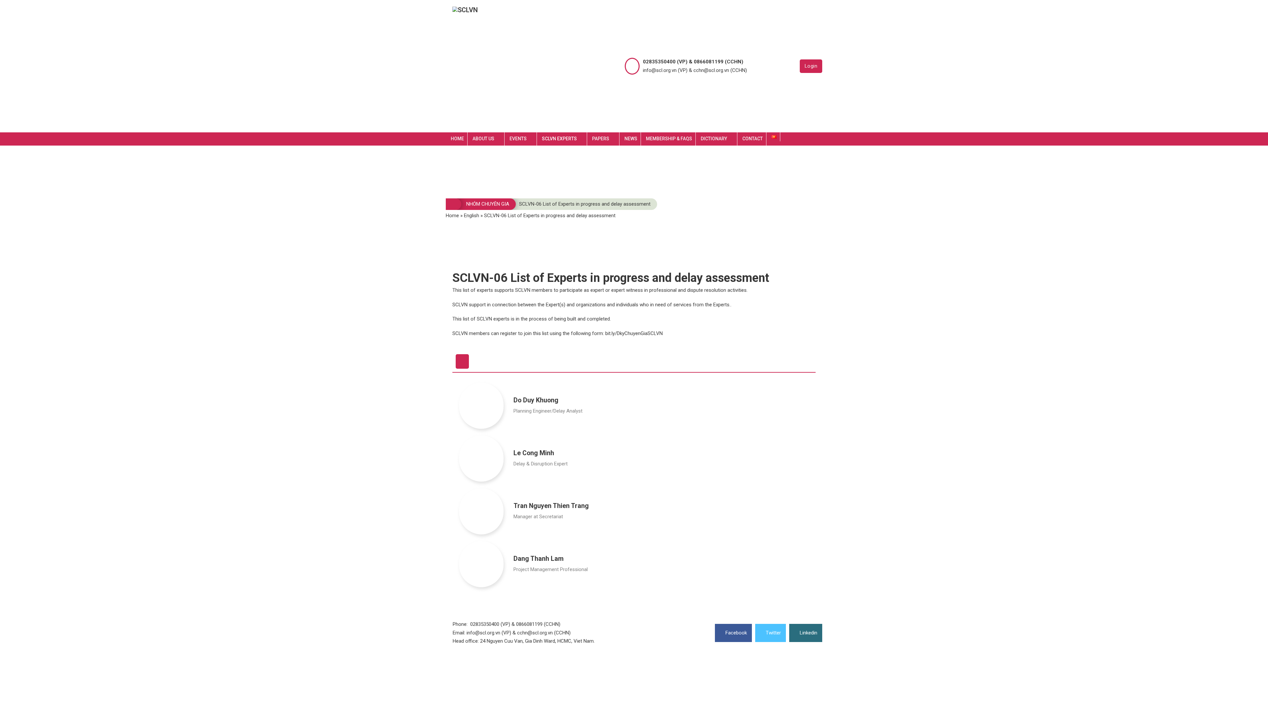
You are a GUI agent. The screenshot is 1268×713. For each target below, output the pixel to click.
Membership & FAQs (669, 138)
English (471, 216)
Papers (600, 138)
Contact (752, 138)
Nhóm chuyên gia (487, 204)
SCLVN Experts (559, 138)
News (630, 138)
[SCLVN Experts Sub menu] (583, 139)
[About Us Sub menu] (501, 139)
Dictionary (714, 138)
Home (457, 138)
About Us (483, 138)
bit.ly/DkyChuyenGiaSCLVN (635, 333)
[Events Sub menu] (533, 139)
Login (811, 66)
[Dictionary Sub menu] (733, 139)
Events (518, 138)
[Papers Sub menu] (616, 139)
